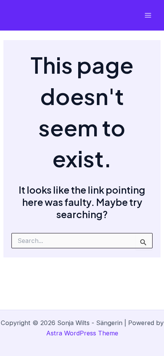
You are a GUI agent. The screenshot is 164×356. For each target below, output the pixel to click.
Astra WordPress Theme (82, 333)
